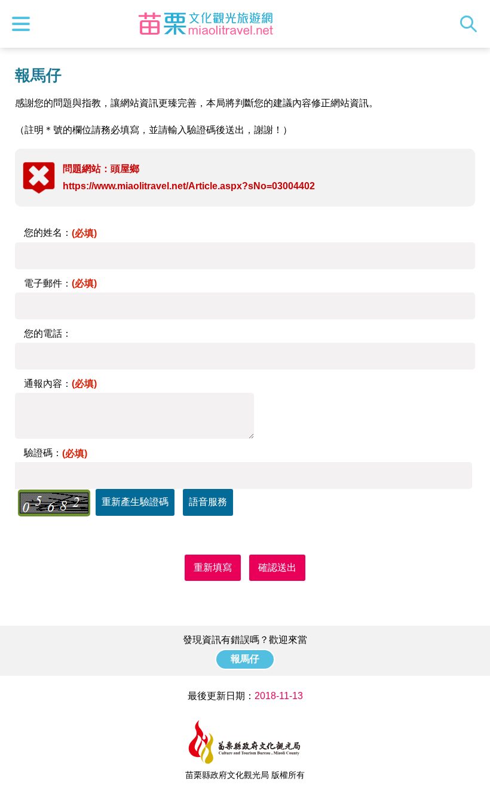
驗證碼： (55, 453)
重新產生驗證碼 (135, 502)
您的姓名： (60, 232)
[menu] (24, 24)
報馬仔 (245, 659)
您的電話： (48, 333)
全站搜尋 (471, 24)
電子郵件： (60, 283)
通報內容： (60, 384)
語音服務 (208, 502)
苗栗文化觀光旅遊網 (205, 24)
